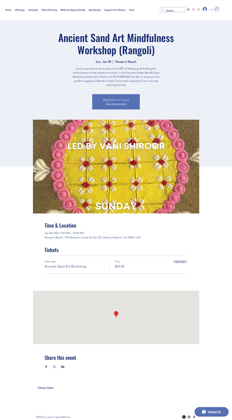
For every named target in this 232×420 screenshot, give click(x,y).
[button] (217, 8)
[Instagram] (193, 9)
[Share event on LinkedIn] (62, 366)
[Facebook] (188, 9)
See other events (116, 103)
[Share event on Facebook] (46, 366)
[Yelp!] (198, 9)
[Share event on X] (54, 366)
